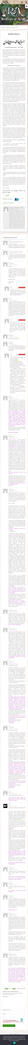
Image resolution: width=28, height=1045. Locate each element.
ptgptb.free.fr (19, 819)
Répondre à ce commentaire (13, 243)
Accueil (9, 27)
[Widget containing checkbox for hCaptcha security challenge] (13, 1020)
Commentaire (5, 996)
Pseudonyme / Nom (6, 1009)
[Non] (26, 1039)
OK (14, 1042)
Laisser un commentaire (8, 202)
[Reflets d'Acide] (5, 2)
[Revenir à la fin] (15, 988)
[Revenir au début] (5, 988)
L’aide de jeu (7, 194)
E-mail (4, 1014)
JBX (22, 208)
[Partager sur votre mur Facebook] (16, 200)
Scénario (7, 196)
